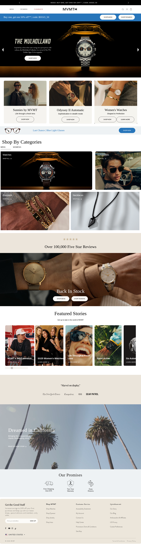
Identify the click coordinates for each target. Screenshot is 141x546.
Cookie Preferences (116, 527)
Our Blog (113, 513)
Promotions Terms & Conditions (86, 527)
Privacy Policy (131, 541)
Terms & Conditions (119, 541)
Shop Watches (50, 509)
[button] (21, 2)
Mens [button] (12, 9)
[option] (74, 3)
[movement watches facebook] (6, 528)
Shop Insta (49, 522)
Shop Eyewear (50, 513)
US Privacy (113, 522)
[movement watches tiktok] (15, 528)
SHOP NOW (85, 2)
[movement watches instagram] (12, 528)
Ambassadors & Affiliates (118, 518)
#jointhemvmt (115, 504)
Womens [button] (23, 9)
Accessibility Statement (83, 509)
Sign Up (33, 521)
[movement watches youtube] (9, 528)
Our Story (113, 509)
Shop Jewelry (50, 518)
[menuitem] (11, 9)
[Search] (123, 9)
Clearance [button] (38, 9)
